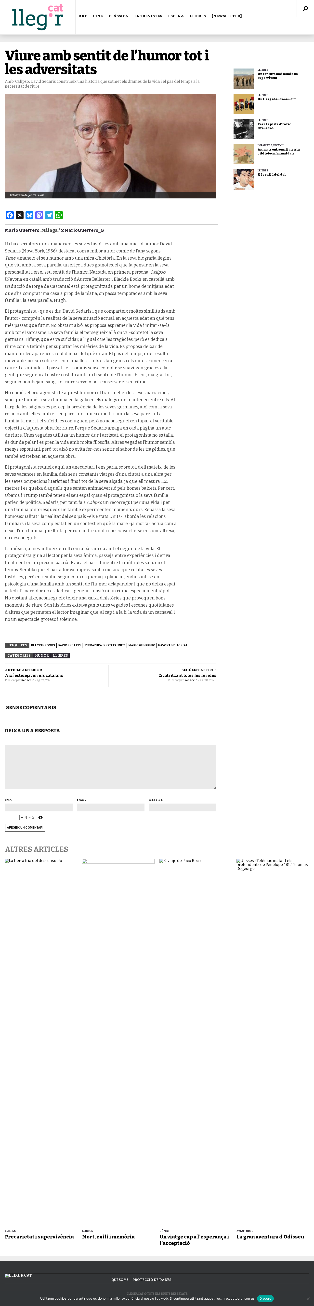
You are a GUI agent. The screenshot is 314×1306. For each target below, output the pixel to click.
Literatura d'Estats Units (104, 645)
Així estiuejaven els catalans (34, 675)
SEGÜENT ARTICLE (199, 670)
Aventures (244, 1231)
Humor (42, 655)
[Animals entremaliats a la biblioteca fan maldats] (244, 154)
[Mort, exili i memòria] (118, 1043)
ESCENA (176, 16)
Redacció (28, 680)
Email (82, 799)
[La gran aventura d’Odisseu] (272, 1043)
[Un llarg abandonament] (244, 104)
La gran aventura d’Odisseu (270, 1237)
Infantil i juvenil (271, 145)
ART (82, 16)
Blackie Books (43, 645)
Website (156, 799)
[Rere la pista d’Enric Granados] (244, 129)
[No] (307, 1298)
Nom (8, 799)
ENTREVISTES (148, 16)
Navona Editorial (173, 645)
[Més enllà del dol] (244, 179)
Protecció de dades (151, 1280)
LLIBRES (198, 16)
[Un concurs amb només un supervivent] (244, 79)
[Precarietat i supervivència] (41, 1043)
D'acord (266, 1298)
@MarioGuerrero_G (82, 230)
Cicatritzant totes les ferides (187, 675)
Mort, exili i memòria (108, 1237)
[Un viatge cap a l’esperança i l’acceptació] (195, 1043)
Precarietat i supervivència (39, 1237)
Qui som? (119, 1280)
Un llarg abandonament (277, 99)
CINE (98, 16)
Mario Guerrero (22, 230)
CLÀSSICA (118, 16)
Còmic (164, 1231)
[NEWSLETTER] (227, 16)
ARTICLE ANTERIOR (23, 670)
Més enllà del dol (272, 174)
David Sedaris (69, 645)
